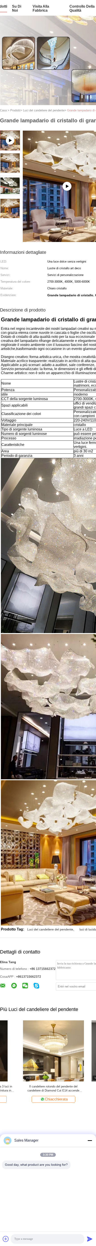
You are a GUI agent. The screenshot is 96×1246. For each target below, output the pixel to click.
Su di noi (16, 8)
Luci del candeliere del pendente (50, 929)
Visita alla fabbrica (41, 8)
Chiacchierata (33, 1099)
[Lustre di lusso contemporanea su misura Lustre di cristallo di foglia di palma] (30, 1050)
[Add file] (6, 1239)
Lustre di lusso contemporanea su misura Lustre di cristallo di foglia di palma (30, 1088)
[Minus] (89, 1140)
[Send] (89, 1239)
